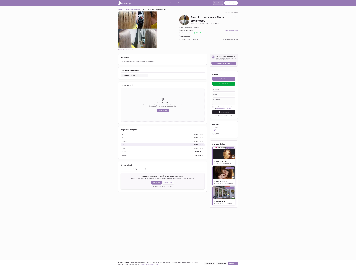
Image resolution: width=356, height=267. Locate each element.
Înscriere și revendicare (223, 63)
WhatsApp (199, 33)
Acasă (120, 9)
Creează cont (168, 182)
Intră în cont (156, 182)
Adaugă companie (231, 3)
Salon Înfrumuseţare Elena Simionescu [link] (154, 9)
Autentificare (218, 3)
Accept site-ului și (225, 107)
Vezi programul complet (231, 30)
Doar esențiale (221, 263)
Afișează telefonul (186, 33)
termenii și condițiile (224, 106)
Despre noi (164, 3)
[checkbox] (213, 107)
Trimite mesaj (225, 112)
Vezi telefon (225, 79)
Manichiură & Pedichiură (132, 9)
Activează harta (163, 110)
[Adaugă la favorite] (236, 16)
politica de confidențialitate (223, 108)
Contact (180, 3)
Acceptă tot (233, 263)
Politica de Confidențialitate (149, 264)
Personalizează (209, 263)
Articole (172, 3)
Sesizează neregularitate (231, 39)
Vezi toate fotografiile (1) (125, 50)
